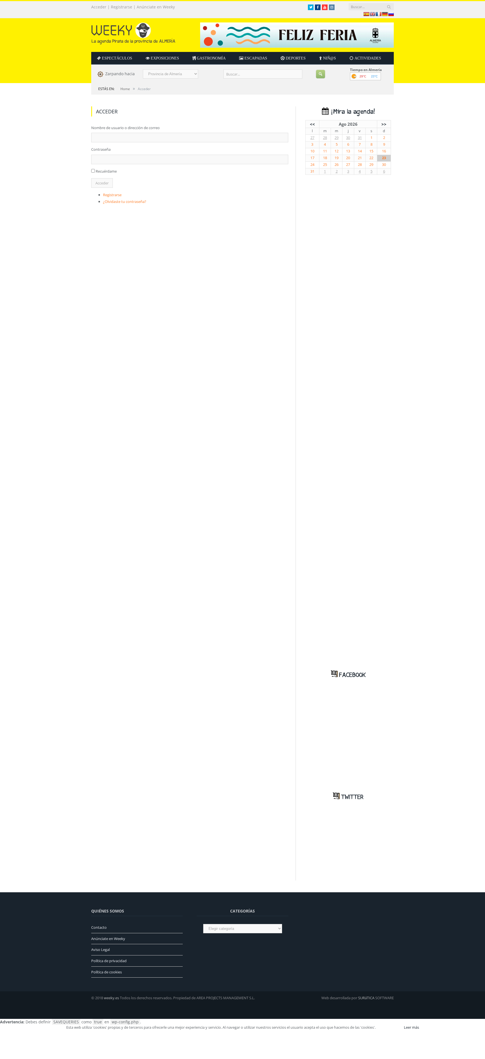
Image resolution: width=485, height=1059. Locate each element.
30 (348, 137)
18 (325, 157)
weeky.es (111, 997)
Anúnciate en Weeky (156, 7)
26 (336, 164)
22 (371, 157)
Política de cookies (106, 972)
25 (325, 164)
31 (360, 137)
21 (360, 157)
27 (312, 137)
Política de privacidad (109, 960)
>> (383, 124)
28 (325, 137)
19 (336, 157)
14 (360, 151)
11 (325, 151)
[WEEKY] (133, 32)
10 (312, 151)
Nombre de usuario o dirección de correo (125, 127)
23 (384, 157)
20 (348, 157)
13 (348, 151)
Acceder (98, 7)
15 (371, 151)
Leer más (411, 1027)
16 (384, 151)
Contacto (99, 927)
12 (336, 151)
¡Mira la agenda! (352, 112)
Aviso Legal (100, 949)
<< (312, 124)
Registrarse (121, 7)
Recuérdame (106, 171)
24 (312, 164)
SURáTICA (366, 997)
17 (312, 157)
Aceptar (389, 1027)
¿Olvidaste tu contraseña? (124, 201)
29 (336, 137)
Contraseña (101, 149)
